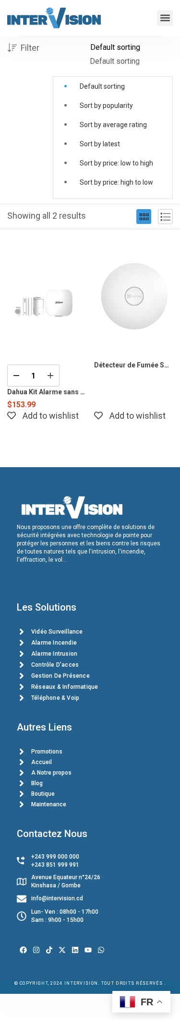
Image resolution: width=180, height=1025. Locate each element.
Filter (30, 48)
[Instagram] (36, 949)
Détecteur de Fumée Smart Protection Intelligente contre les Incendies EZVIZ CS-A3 (133, 365)
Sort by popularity (106, 105)
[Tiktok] (49, 949)
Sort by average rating (113, 125)
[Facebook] (23, 949)
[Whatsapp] (101, 949)
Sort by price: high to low (116, 182)
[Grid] (143, 216)
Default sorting (102, 86)
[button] (165, 18)
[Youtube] (88, 949)
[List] (165, 216)
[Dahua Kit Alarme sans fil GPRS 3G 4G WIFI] (46, 295)
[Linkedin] (75, 949)
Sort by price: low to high (116, 163)
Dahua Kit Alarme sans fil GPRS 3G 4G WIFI (46, 392)
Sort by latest (100, 144)
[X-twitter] (62, 949)
